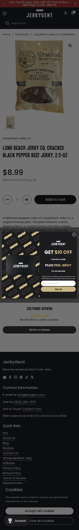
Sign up (58, 289)
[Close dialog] (74, 234)
